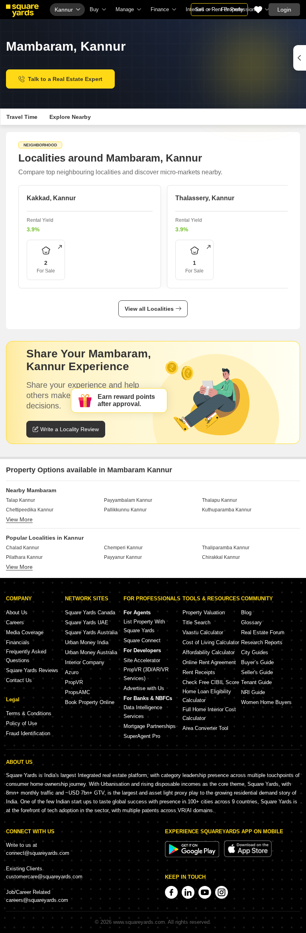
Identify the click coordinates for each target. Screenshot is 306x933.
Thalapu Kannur (219, 500)
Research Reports (261, 642)
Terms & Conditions (28, 713)
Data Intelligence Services (143, 711)
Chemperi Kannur (123, 547)
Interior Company (84, 662)
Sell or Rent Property (219, 9)
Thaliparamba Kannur (225, 547)
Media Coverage (24, 632)
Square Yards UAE (86, 622)
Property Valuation (203, 612)
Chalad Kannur (22, 547)
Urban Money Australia (91, 652)
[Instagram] (221, 892)
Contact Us (19, 680)
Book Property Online (89, 702)
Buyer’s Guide (257, 662)
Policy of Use (21, 723)
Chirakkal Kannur (221, 557)
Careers (15, 622)
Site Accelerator (142, 660)
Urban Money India (86, 642)
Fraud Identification (28, 733)
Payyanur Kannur (123, 557)
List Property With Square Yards (144, 626)
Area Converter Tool (205, 728)
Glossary (251, 622)
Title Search (196, 622)
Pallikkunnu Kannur (125, 510)
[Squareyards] (22, 11)
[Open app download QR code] (299, 58)
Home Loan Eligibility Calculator (206, 695)
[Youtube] (204, 892)
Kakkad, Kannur (51, 198)
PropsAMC (77, 692)
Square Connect (142, 640)
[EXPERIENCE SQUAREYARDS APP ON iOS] (248, 855)
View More (19, 519)
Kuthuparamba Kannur (226, 510)
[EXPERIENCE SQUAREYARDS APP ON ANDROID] (193, 855)
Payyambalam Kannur (128, 500)
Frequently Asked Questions (26, 656)
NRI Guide (253, 692)
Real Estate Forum (262, 632)
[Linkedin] (188, 892)
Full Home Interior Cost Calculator (209, 713)
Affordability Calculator (208, 652)
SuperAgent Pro (142, 736)
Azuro (71, 672)
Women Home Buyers (266, 702)
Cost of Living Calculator (210, 642)
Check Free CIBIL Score (210, 682)
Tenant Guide (256, 682)
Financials (17, 642)
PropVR (74, 682)
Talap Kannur (20, 500)
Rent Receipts (198, 672)
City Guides (254, 652)
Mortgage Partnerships (150, 726)
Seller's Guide (257, 672)
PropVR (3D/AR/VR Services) (146, 674)
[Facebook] (171, 892)
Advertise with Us (144, 688)
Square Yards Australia (91, 632)
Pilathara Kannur (24, 557)
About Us (16, 612)
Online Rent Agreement (209, 662)
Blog (246, 612)
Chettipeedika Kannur (29, 510)
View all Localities (149, 309)
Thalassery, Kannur (204, 198)
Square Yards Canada (90, 612)
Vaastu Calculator (202, 632)
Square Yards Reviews (32, 670)
